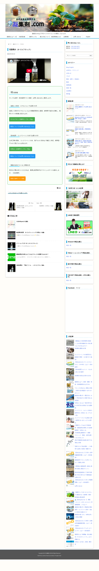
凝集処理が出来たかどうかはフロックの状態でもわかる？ (32, 254)
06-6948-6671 (75, 48)
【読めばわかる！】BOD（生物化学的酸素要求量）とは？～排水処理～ (83, 523)
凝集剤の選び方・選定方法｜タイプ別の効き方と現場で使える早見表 (83, 398)
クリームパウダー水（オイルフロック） (27, 243)
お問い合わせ (78, 486)
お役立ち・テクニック (72, 70)
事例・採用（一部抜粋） (73, 79)
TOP (10, 44)
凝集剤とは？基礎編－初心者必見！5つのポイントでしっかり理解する (83, 537)
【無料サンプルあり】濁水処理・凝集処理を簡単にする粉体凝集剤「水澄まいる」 (83, 427)
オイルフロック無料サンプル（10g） (22, 119)
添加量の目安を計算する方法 (83, 375)
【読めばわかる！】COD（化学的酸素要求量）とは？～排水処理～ (83, 455)
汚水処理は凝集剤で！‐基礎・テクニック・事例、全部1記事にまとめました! (83, 435)
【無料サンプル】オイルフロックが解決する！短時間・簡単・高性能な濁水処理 (83, 494)
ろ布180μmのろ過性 (22, 221)
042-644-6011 (75, 46)
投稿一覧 (17, 44)
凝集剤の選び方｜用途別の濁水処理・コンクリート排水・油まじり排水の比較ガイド (83, 142)
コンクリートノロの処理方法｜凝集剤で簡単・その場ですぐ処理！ (83, 357)
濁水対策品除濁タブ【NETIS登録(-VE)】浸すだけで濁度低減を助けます (83, 475)
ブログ (68, 76)
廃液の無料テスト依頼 (17, 178)
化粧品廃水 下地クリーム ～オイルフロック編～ (30, 265)
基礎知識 (68, 85)
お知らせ (68, 73)
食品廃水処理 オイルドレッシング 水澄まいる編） (30, 232)
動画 (23, 44)
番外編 (68, 94)
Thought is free (58, 555)
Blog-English (70, 67)
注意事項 (68, 91)
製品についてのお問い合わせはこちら (22, 126)
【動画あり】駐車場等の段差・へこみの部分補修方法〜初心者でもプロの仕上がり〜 (83, 343)
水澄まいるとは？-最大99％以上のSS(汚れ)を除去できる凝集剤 (83, 405)
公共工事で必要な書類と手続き (82, 152)
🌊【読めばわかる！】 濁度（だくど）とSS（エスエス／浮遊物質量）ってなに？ (83, 502)
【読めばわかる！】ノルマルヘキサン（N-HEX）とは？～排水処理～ (83, 364)
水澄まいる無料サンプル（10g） (20, 149)
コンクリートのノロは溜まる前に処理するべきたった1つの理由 (83, 420)
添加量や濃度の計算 (80, 348)
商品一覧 (68, 245)
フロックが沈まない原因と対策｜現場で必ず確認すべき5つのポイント (83, 390)
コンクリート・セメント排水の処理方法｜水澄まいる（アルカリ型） (83, 413)
